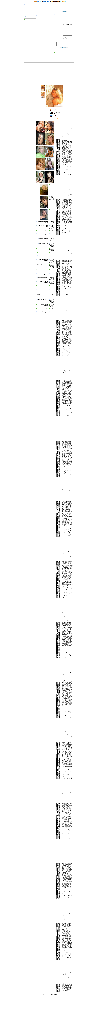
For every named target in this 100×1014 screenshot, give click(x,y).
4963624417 (58, 147)
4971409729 (58, 833)
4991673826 (58, 468)
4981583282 (58, 290)
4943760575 (58, 549)
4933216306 (58, 329)
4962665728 (58, 574)
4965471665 (58, 513)
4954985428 (58, 264)
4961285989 (58, 356)
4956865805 (58, 945)
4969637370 (58, 128)
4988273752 (58, 614)
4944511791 (58, 752)
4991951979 (58, 813)
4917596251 (58, 967)
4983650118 (58, 444)
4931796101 (58, 859)
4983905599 (58, 315)
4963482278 (58, 539)
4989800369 (58, 437)
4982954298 (58, 236)
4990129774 (58, 818)
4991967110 (58, 898)
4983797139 (58, 677)
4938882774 (58, 239)
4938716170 (58, 371)
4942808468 (58, 745)
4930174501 (58, 616)
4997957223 (58, 679)
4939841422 (58, 557)
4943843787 (58, 780)
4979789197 (58, 293)
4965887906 (58, 809)
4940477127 (58, 551)
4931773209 (58, 829)
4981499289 (58, 928)
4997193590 (58, 340)
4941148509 (58, 393)
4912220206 (58, 517)
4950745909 (58, 238)
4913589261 (58, 931)
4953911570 (58, 845)
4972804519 (58, 634)
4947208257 (58, 479)
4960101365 (58, 529)
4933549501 (58, 991)
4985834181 (58, 753)
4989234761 (58, 721)
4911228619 (58, 920)
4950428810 (58, 288)
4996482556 (58, 121)
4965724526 (58, 637)
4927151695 (58, 259)
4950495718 (58, 232)
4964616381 (58, 151)
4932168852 (58, 490)
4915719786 (58, 602)
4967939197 (58, 158)
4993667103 (58, 577)
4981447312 (58, 779)
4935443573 (58, 362)
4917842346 (58, 906)
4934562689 (58, 631)
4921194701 (58, 351)
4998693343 (58, 483)
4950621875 (58, 416)
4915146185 (58, 357)
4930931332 (58, 394)
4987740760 (58, 445)
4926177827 (58, 462)
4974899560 (58, 338)
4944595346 (58, 286)
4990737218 (58, 509)
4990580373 (58, 870)
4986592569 (58, 757)
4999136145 (58, 955)
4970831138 (58, 593)
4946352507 (58, 781)
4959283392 (58, 620)
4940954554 (58, 864)
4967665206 (58, 819)
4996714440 (58, 990)
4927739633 (58, 959)
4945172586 (58, 269)
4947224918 (58, 156)
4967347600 (58, 943)
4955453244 (58, 958)
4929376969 (58, 262)
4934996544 (58, 815)
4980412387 (58, 504)
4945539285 (58, 476)
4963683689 (58, 355)
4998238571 (58, 987)
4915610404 (58, 740)
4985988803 (58, 361)
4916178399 (58, 255)
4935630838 (58, 122)
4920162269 (58, 408)
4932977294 (58, 140)
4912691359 (58, 328)
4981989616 (58, 617)
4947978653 (58, 571)
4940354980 (58, 500)
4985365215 (58, 148)
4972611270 (58, 335)
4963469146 (58, 832)
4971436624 (58, 980)
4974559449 (58, 142)
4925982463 (58, 477)
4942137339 (58, 252)
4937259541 (58, 395)
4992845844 (58, 527)
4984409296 (58, 466)
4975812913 (58, 766)
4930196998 (58, 601)
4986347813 (58, 638)
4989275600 (58, 583)
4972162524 (58, 153)
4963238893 (58, 256)
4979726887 (58, 875)
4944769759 (58, 197)
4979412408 (58, 525)
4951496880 (58, 604)
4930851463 (58, 550)
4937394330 (58, 972)
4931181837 (58, 510)
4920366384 (58, 762)
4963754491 (58, 201)
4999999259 (58, 672)
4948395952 (58, 223)
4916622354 (58, 562)
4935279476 (58, 760)
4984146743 (58, 575)
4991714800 (58, 584)
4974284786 (58, 567)
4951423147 (58, 454)
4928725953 (58, 973)
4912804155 (58, 321)
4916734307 (58, 895)
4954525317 (58, 915)
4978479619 (58, 986)
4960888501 (58, 749)
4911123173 (58, 188)
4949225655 (58, 770)
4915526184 (58, 343)
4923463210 (58, 136)
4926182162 (58, 214)
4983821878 (58, 675)
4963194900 (58, 410)
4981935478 (58, 376)
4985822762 (58, 897)
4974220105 (58, 257)
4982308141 (58, 167)
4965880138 (58, 590)
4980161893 (58, 199)
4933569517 (58, 175)
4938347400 (58, 377)
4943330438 (58, 982)
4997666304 (58, 866)
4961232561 (58, 598)
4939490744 (58, 327)
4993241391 (58, 827)
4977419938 (58, 674)
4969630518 (58, 807)
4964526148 (58, 649)
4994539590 (58, 750)
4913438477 (58, 873)
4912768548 (58, 225)
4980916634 (58, 953)
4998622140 (58, 190)
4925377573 (58, 704)
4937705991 (58, 599)
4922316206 (58, 653)
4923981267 (58, 651)
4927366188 (58, 499)
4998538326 (58, 636)
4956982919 (58, 443)
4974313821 (58, 265)
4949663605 (58, 294)
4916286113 (58, 579)
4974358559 (58, 718)
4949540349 (58, 227)
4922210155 (58, 390)
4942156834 (58, 491)
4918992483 (58, 624)
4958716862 (58, 530)
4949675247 (58, 764)
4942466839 (58, 916)
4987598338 (58, 392)
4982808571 (58, 804)
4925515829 (58, 270)
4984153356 (58, 797)
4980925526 (58, 783)
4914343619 (58, 380)
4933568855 (58, 309)
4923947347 (58, 537)
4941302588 (58, 817)
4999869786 (58, 956)
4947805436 (58, 696)
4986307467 (58, 352)
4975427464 (58, 899)
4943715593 (58, 861)
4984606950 (58, 858)
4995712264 (58, 738)
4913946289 (58, 808)
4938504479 (58, 178)
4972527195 (58, 325)
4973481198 (58, 633)
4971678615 (58, 904)
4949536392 (58, 345)
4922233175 (58, 314)
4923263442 (58, 218)
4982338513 (58, 308)
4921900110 (58, 656)
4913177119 (58, 220)
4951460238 (58, 524)
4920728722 (58, 132)
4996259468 (58, 611)
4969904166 (58, 654)
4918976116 (58, 747)
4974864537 (58, 569)
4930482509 (58, 162)
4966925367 (58, 137)
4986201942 (58, 687)
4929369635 (58, 254)
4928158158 (58, 154)
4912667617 (58, 561)
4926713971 (58, 686)
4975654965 (58, 177)
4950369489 (58, 389)
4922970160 (58, 492)
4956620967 (58, 874)
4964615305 (58, 484)
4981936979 (58, 385)
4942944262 (58, 542)
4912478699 (58, 929)
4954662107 (58, 139)
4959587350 (58, 695)
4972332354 (58, 716)
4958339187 (58, 652)
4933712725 (58, 447)
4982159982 (58, 458)
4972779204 (58, 206)
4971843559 (58, 381)
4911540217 (58, 941)
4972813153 (58, 854)
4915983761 (58, 442)
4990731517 (58, 266)
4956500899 (58, 415)
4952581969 (58, 152)
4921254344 (58, 553)
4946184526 (58, 731)
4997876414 (58, 198)
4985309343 (58, 889)
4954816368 (58, 310)
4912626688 (58, 694)
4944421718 (58, 960)
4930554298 (58, 271)
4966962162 (58, 520)
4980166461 (58, 699)
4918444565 (58, 157)
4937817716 (58, 166)
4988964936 (58, 388)
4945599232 (58, 461)
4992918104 (58, 229)
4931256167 (58, 882)
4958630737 (58, 207)
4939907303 (58, 173)
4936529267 (58, 853)
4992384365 (58, 824)
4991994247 (58, 979)
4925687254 (58, 911)
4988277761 (58, 576)
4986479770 (58, 886)
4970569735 (58, 298)
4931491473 (58, 438)
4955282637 (58, 761)
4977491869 (58, 732)
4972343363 (58, 865)
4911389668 (58, 923)
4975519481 (58, 300)
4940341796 (58, 360)
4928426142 (58, 883)
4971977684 (58, 209)
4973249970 (58, 717)
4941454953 (58, 333)
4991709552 (58, 430)
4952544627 (58, 433)
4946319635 (58, 434)
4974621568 (58, 196)
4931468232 (58, 693)
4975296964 (58, 409)
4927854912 (58, 663)
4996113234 (58, 404)
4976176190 (58, 984)
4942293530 (58, 774)
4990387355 (58, 630)
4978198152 (58, 830)
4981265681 (58, 192)
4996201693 (58, 498)
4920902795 (58, 901)
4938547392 (58, 249)
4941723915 (58, 149)
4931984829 (58, 296)
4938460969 (58, 221)
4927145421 (58, 405)
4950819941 (58, 794)
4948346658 (58, 398)
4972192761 (58, 976)
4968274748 (58, 334)
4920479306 (58, 258)
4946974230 (58, 851)
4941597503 (58, 226)
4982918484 (58, 946)
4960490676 (58, 596)
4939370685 (58, 378)
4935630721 (58, 422)
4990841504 (58, 179)
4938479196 (58, 697)
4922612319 (58, 234)
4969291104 (58, 489)
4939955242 (58, 778)
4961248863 (58, 978)
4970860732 (58, 888)
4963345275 (58, 212)
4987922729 (58, 120)
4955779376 (58, 775)
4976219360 (58, 455)
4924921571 (58, 856)
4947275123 (58, 180)
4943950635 (58, 311)
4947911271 (58, 798)
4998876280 (58, 835)
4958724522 (58, 146)
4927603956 (58, 707)
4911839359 (58, 432)
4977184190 (58, 655)
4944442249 (58, 719)
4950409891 (58, 407)
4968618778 (58, 671)
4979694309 (58, 658)
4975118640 (58, 826)
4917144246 (58, 268)
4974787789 (58, 629)
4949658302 (58, 560)
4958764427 (58, 869)
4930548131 (58, 532)
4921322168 (58, 347)
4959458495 (58, 276)
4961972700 (58, 975)
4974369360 (58, 556)
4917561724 (58, 881)
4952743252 (58, 215)
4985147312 (58, 452)
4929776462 (58, 811)
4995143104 (58, 626)
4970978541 (58, 692)
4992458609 (58, 272)
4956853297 (58, 519)
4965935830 (58, 914)
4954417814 (58, 558)
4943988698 (58, 473)
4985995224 (58, 885)
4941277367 (58, 341)
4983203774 (58, 543)
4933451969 (58, 714)
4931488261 (58, 852)
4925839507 (58, 505)
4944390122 (58, 301)
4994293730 (58, 171)
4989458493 (58, 250)
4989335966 (58, 622)
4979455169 (58, 552)
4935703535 (58, 758)
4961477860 (58, 169)
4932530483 (58, 743)
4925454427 (58, 878)
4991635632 (58, 825)
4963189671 (58, 401)
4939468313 (58, 219)
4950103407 (58, 930)
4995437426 (58, 283)
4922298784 (58, 877)
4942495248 (58, 165)
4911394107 (58, 771)
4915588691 (58, 802)
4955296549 (58, 974)
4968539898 (58, 708)
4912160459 (58, 566)
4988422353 (58, 418)
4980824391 (58, 163)
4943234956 (58, 391)
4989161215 (58, 736)
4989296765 (58, 710)
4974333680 (58, 400)
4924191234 (58, 891)
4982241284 (58, 966)
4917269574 (58, 628)
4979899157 (58, 645)
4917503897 (58, 456)
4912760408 (58, 862)
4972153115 (58, 336)
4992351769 (58, 890)
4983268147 (58, 893)
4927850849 (58, 284)
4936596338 (58, 127)
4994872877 (58, 320)
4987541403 (58, 382)
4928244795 (58, 379)
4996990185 (58, 172)
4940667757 (58, 801)
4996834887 (58, 887)
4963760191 (58, 451)
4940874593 (58, 502)
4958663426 (58, 610)
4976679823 (58, 963)
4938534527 (58, 448)
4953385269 (58, 441)
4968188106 (58, 647)
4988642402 (58, 612)
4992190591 (58, 724)
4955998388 (58, 871)
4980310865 (58, 518)
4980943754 (58, 922)
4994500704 (58, 354)
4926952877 (58, 216)
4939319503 (58, 587)
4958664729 (58, 424)
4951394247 (58, 130)
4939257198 (58, 948)
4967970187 (58, 397)
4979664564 (58, 414)
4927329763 (58, 396)
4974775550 (58, 820)
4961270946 (58, 989)
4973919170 (58, 273)
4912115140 (58, 605)
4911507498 (58, 299)
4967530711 (58, 480)
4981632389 (58, 840)
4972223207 (58, 867)
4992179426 (58, 676)
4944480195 (58, 578)
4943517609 (58, 277)
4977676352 (58, 705)
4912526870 (58, 507)
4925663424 (58, 419)
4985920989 (58, 683)
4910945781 (58, 449)
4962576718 (58, 423)
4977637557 (58, 260)
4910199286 (58, 712)
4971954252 (58, 640)
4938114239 (58, 324)
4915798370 (58, 344)
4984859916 (58, 282)
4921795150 (58, 372)
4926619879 (58, 896)
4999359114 (58, 563)
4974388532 (58, 348)
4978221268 (58, 756)
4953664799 (58, 800)
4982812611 (58, 503)
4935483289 (58, 514)
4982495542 (58, 846)
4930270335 (58, 643)
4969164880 (58, 522)
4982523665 (58, 565)
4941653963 (58, 926)
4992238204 (58, 688)
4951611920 (58, 952)
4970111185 (58, 319)
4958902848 (58, 857)
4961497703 (58, 776)
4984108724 (58, 501)
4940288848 (58, 534)
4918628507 (58, 176)
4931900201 (58, 625)
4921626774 (58, 879)
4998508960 (58, 191)
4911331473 (58, 450)
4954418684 (58, 373)
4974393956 (58, 782)
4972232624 (58, 131)
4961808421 (58, 796)
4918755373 (58, 470)
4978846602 (58, 597)
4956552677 (58, 337)
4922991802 (58, 295)
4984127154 (58, 665)
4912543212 (58, 837)
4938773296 (58, 322)
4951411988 (58, 619)
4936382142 (58, 823)
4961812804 (58, 506)
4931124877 (58, 181)
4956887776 (58, 615)
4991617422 (58, 748)
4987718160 (58, 472)
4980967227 (58, 933)
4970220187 (58, 403)
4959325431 (58, 279)
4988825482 (58, 412)
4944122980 (58, 868)
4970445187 (58, 689)
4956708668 (58, 213)
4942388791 (58, 944)
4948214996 (58, 516)
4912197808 (58, 287)
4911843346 (58, 581)
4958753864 (58, 138)
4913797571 (58, 439)
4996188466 (58, 193)
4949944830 (58, 384)
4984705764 (58, 805)
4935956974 (58, 129)
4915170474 (58, 446)
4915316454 (58, 912)
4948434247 (58, 621)
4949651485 (58, 349)
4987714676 (58, 346)
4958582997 (58, 247)
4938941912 (58, 812)
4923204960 (58, 481)
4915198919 (58, 588)
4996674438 (58, 411)
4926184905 (58, 589)
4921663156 (58, 564)
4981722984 (58, 810)
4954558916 (58, 135)
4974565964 (58, 725)
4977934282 (58, 702)
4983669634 (58, 208)
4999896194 (58, 143)
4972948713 (58, 949)
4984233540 (58, 784)
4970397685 (58, 526)
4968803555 (58, 231)
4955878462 (58, 698)
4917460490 (58, 555)
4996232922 (58, 644)
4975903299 (58, 144)
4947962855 (58, 251)
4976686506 (58, 586)
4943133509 (58, 641)
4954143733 (58, 540)
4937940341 (58, 161)
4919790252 (58, 375)
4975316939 (58, 474)
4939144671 (58, 465)
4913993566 (58, 646)
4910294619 (58, 242)
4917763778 (58, 723)
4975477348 (58, 965)
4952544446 (58, 799)
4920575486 (58, 235)
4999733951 (58, 639)
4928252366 (58, 988)
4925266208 (58, 431)
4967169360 (58, 657)
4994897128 (58, 932)
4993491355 (58, 592)
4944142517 (58, 399)
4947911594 (58, 508)
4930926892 (58, 205)
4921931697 (58, 680)
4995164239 (58, 682)
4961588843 (58, 917)
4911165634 (58, 957)
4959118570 (58, 204)
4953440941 (58, 217)
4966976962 (58, 706)
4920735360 (58, 482)
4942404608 (58, 512)
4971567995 (58, 134)
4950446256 (58, 983)
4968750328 (58, 568)
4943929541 (58, 962)
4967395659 (58, 570)
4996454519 (58, 595)
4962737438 (58, 297)
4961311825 (58, 436)
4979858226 (58, 160)
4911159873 (58, 200)
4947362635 (58, 495)
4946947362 (58, 285)
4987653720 (58, 711)
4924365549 (58, 691)
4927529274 (58, 900)
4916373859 (58, 475)
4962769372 (58, 170)
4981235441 (58, 318)
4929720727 (58, 950)
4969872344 (58, 469)
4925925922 (58, 701)
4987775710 (58, 803)
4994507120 (58, 554)
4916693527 (58, 591)
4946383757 (58, 863)
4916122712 (58, 872)
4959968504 (58, 413)
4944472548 (58, 664)
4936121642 (58, 302)
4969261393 (58, 358)
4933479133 (58, 903)
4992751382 (58, 839)
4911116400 (58, 767)
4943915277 (58, 459)
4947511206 (58, 155)
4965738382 (58, 531)
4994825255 (58, 278)
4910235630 (58, 763)
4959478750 (58, 754)
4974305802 (58, 544)
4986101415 (58, 759)
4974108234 (58, 312)
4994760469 (58, 613)
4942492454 (58, 884)
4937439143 (58, 927)
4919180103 (58, 194)
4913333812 (58, 453)
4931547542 (58, 515)
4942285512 (58, 821)
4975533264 (58, 241)
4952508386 (58, 585)
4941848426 (58, 420)
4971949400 (58, 722)
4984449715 (58, 350)
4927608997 (58, 230)
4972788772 (58, 370)
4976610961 (58, 735)
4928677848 (58, 275)
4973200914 (58, 924)
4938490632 (58, 359)
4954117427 (58, 733)
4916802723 (58, 210)
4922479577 (58, 421)
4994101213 (58, 141)
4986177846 (58, 429)
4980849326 (58, 777)
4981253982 (58, 460)
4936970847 (58, 690)
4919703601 (58, 659)
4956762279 (58, 642)
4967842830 (58, 816)
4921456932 (58, 842)
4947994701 (58, 703)
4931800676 (58, 303)
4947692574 (58, 670)
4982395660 (58, 150)
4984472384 (58, 860)
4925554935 (58, 938)
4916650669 (58, 925)
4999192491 (58, 523)
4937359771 (58, 463)
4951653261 (58, 339)
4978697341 (58, 623)
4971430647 (58, 228)
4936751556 (58, 977)
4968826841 (58, 921)
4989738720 (58, 332)
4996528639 (58, 919)
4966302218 (58, 905)
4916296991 (58, 159)
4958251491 (58, 331)
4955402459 (58, 316)
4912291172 (58, 535)
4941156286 (58, 435)
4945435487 (58, 281)
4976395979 (58, 174)
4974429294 (58, 660)
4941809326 (58, 618)
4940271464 (58, 981)
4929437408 (58, 841)
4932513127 (58, 685)
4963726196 (58, 471)
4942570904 (58, 814)
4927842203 (58, 511)
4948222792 (58, 541)
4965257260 (58, 224)
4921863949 (58, 559)
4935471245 (58, 985)
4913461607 (58, 746)
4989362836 (58, 289)
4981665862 (58, 313)
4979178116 (58, 769)
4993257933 (58, 737)
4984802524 (58, 368)
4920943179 (58, 831)
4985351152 (58, 402)
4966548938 (58, 681)
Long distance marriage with (67, 266)
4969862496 (58, 406)
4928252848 (58, 274)
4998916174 (58, 765)
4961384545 (58, 632)
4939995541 (58, 834)
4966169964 (58, 493)
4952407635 (58, 253)
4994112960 (58, 195)
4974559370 (58, 363)
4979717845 (58, 536)
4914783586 (58, 648)
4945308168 (58, 317)
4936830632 (58, 942)
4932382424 (58, 387)
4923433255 (58, 211)
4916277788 (58, 478)
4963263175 (58, 939)
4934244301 (58, 573)
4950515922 (58, 843)
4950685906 (58, 713)
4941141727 (58, 133)
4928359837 (58, 342)
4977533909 (58, 786)
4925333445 (58, 203)
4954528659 (58, 828)
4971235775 (58, 386)
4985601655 (58, 951)
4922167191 (58, 785)
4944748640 (58, 292)
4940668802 (58, 822)
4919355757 (58, 237)
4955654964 (58, 494)
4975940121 (58, 164)
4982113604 (58, 673)
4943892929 (58, 323)
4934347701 (58, 806)
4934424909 (58, 937)
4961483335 (58, 240)
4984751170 (58, 940)
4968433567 (58, 417)
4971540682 (58, 876)
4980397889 (58, 678)
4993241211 (58, 751)
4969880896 (58, 168)
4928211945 (58, 353)
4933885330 (58, 572)
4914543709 (58, 467)
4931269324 (58, 954)
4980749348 (58, 935)
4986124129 (58, 720)
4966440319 (58, 521)
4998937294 (58, 533)
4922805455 (58, 793)
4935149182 (58, 600)
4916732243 (58, 261)
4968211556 (58, 280)
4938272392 (58, 684)
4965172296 (58, 918)
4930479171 (58, 838)
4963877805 (58, 383)
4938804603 (58, 369)
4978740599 (58, 709)
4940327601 (58, 582)
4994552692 (58, 855)
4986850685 (58, 934)
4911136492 (58, 768)
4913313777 (58, 880)
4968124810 (58, 635)
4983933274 (58, 528)
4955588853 (58, 222)
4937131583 (58, 734)
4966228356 (58, 202)
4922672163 (58, 464)
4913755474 (58, 902)
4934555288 (58, 189)
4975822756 (58, 496)
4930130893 (58, 145)
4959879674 (58, 603)
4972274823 (58, 744)
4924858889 (58, 650)
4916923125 (58, 936)
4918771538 (58, 892)
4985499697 (58, 715)
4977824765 (58, 457)
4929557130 (58, 267)
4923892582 (58, 263)
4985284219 (58, 795)
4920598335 (58, 182)
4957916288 (58, 791)
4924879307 (58, 662)
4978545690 (58, 538)
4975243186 (58, 755)
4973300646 (58, 291)
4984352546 (58, 792)
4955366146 (58, 700)
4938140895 (58, 772)
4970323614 (58, 836)
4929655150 (58, 233)
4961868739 (58, 947)
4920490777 (58, 580)
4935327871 (58, 440)
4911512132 (58, 330)
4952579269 (58, 187)
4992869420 (58, 497)
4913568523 (58, 739)
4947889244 (58, 326)
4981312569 (58, 961)
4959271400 (58, 844)
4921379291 (58, 594)
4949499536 (58, 661)
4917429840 (58, 773)
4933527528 (58, 627)
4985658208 (58, 374)
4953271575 (58, 894)
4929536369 (58, 742)
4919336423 (58, 248)
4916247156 (58, 964)
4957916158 (58, 741)
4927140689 (58, 730)
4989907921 (58, 913)
